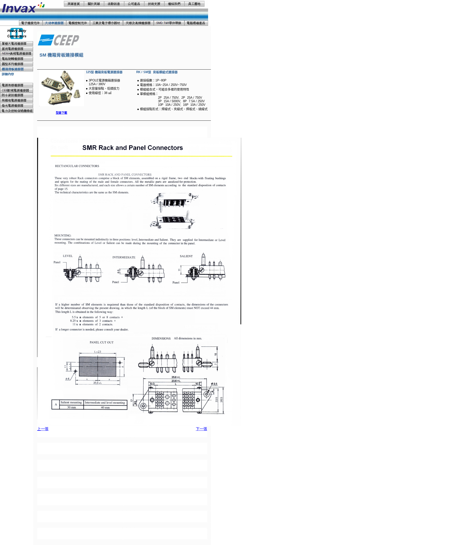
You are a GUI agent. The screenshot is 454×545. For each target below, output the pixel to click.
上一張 (42, 429)
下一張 (201, 429)
